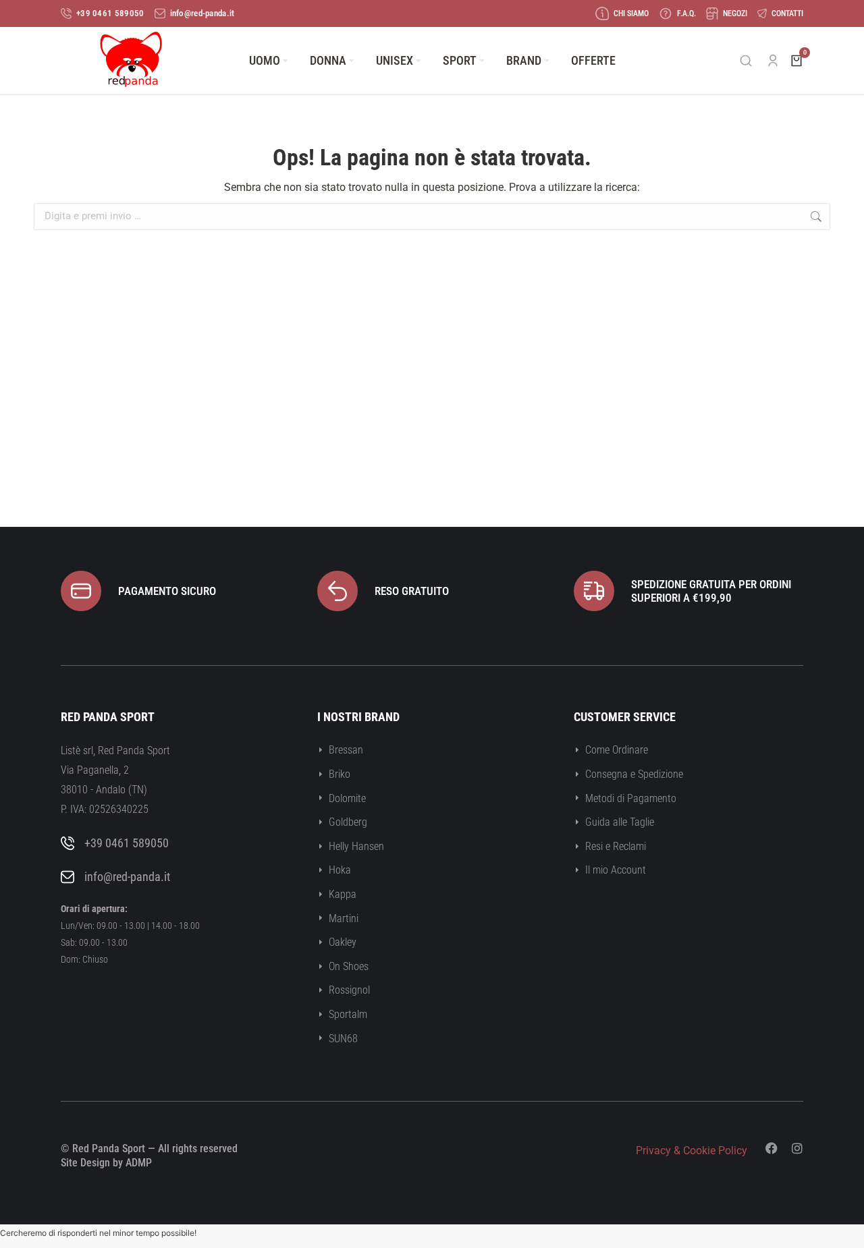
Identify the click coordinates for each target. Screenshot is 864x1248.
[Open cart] (796, 60)
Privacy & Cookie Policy (691, 1150)
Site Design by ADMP (106, 1162)
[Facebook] (771, 1148)
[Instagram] (797, 1148)
